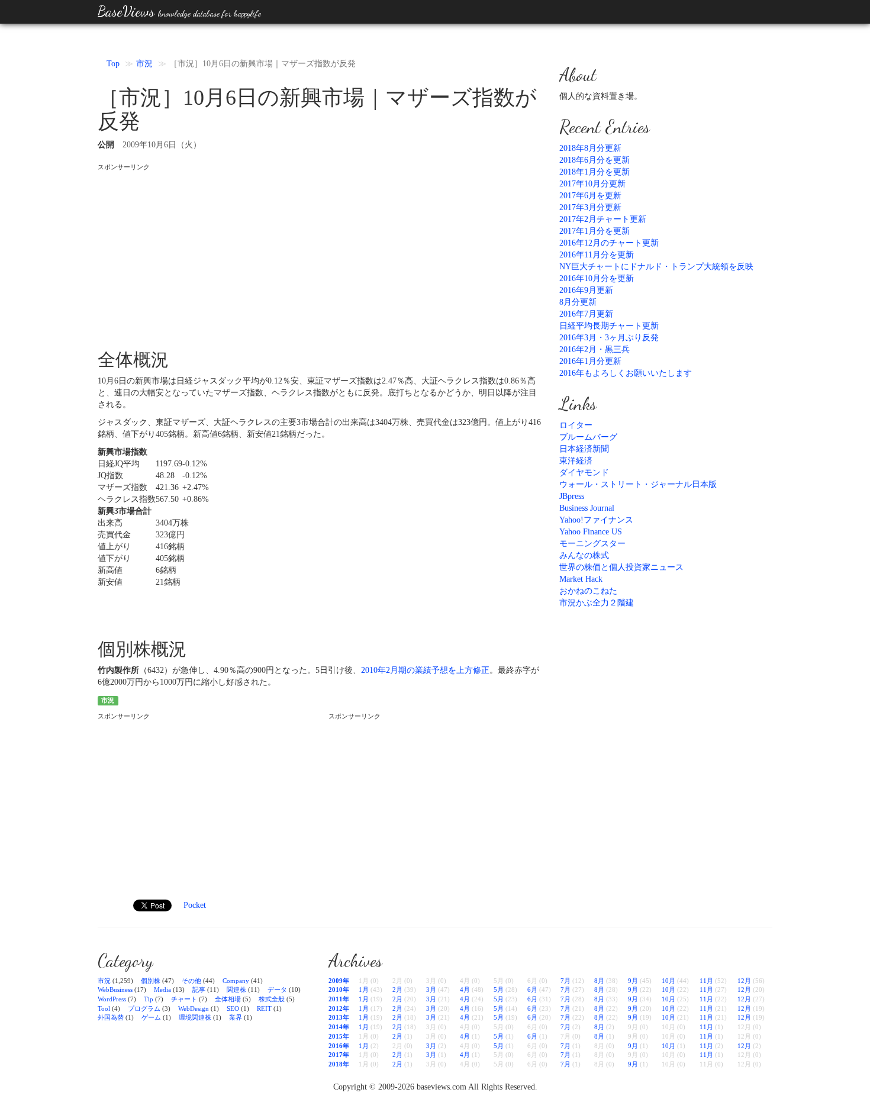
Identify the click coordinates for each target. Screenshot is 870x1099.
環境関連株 (195, 1017)
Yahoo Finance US (590, 531)
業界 (235, 1017)
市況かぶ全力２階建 (596, 602)
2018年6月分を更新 (594, 160)
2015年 (338, 1036)
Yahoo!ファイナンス (596, 519)
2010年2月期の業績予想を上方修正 (425, 670)
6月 (532, 989)
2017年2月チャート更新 (602, 219)
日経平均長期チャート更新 (609, 325)
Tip (148, 999)
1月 (364, 989)
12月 (744, 980)
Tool (104, 1008)
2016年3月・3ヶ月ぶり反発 (609, 337)
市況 (144, 63)
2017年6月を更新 (590, 195)
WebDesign (193, 1008)
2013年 (338, 1017)
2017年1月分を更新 (594, 231)
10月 (668, 980)
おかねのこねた (588, 590)
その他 (191, 980)
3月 (431, 989)
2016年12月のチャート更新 (609, 243)
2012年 (338, 1008)
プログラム (144, 1008)
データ (277, 989)
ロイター (575, 425)
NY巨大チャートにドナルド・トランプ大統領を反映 (656, 266)
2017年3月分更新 (590, 207)
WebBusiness (115, 989)
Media (162, 989)
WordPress (112, 999)
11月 (706, 980)
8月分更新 (578, 302)
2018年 (338, 1064)
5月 (499, 989)
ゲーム (151, 1017)
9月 (633, 980)
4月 (465, 989)
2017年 (338, 1054)
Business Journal (586, 508)
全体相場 (228, 999)
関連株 (236, 989)
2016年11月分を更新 (596, 254)
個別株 (150, 980)
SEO (233, 1008)
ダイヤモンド (584, 472)
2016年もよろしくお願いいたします (625, 373)
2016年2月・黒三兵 (594, 349)
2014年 (338, 1026)
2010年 (338, 989)
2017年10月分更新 (592, 183)
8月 (599, 980)
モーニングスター (592, 543)
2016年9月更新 (586, 290)
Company (236, 980)
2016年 (338, 1045)
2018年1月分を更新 (594, 171)
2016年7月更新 (586, 314)
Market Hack (580, 579)
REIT (264, 1008)
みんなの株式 (584, 555)
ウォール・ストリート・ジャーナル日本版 (638, 484)
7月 (565, 980)
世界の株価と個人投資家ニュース (621, 567)
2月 (397, 989)
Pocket (194, 905)
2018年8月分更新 (590, 148)
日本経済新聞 (584, 448)
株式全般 (272, 999)
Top (113, 63)
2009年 (338, 980)
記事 (198, 989)
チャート (184, 999)
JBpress (571, 496)
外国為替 (111, 1017)
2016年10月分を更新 (596, 278)
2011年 (338, 999)
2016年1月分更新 (590, 361)
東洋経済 (575, 460)
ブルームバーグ (588, 437)
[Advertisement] (320, 255)
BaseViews (179, 11)
